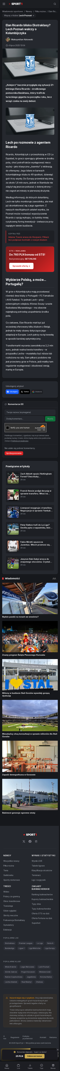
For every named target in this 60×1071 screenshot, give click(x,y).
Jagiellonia (31, 977)
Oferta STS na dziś (40, 913)
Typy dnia (36, 904)
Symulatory (8, 925)
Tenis (5, 870)
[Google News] (36, 841)
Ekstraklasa (10, 943)
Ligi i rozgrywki (39, 880)
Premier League (25, 943)
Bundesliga (9, 948)
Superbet (36, 923)
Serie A (50, 943)
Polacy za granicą (11, 896)
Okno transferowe (11, 901)
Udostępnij (14, 392)
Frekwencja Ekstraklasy (14, 920)
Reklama (53, 1037)
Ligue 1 (21, 948)
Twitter (26, 392)
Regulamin (15, 1037)
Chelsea (39, 982)
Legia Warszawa (27, 967)
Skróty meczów (10, 915)
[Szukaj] (55, 4)
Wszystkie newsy (11, 861)
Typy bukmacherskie (41, 909)
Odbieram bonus (34, 1056)
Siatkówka (8, 875)
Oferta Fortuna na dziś (42, 918)
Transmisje (8, 906)
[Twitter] (23, 841)
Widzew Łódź (45, 972)
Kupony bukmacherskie (42, 899)
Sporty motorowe (11, 880)
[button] (30, 121)
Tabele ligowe (38, 865)
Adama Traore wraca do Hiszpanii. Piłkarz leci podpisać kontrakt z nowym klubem (28, 238)
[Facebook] (30, 841)
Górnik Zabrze (11, 972)
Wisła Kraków (10, 967)
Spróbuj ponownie (13, 453)
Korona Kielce (46, 977)
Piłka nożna (40, 11)
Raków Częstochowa (13, 977)
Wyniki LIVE (37, 861)
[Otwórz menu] (4, 4)
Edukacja (7, 929)
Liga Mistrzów (34, 948)
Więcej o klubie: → (19, 15)
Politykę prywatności (19, 441)
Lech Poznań (44, 967)
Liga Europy (50, 948)
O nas (4, 1037)
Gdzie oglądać (9, 910)
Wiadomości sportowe (12, 11)
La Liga (40, 943)
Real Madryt (27, 982)
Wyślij (50, 419)
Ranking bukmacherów (42, 894)
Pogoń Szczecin (28, 972)
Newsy (29, 11)
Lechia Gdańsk (11, 982)
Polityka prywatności (28, 1037)
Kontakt (43, 1037)
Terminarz (36, 875)
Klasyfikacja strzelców (42, 870)
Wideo (6, 891)
